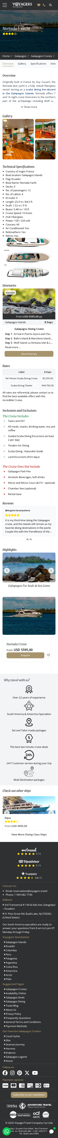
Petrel (9, 1061)
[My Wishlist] (38, 5)
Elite (8, 1040)
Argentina (11, 962)
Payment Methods (16, 1026)
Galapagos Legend (16, 1056)
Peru (8, 954)
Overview (8, 63)
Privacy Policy (13, 1013)
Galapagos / (21, 56)
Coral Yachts (12, 1036)
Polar (8, 979)
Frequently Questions (18, 1018)
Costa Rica (11, 966)
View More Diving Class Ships (29, 834)
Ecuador (10, 946)
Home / (7, 56)
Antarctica (11, 970)
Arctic (8, 975)
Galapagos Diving (15, 1001)
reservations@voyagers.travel (30, 891)
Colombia (11, 950)
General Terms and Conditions (23, 1022)
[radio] (18, 853)
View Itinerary (29, 354)
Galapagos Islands (15, 942)
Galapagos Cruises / (42, 56)
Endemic (10, 1052)
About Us (10, 1009)
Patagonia (11, 958)
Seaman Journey (15, 1044)
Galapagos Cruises (16, 989)
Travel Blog (11, 1005)
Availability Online (15, 993)
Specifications (38, 63)
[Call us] (44, 5)
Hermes (10, 1048)
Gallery (22, 63)
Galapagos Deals (15, 997)
